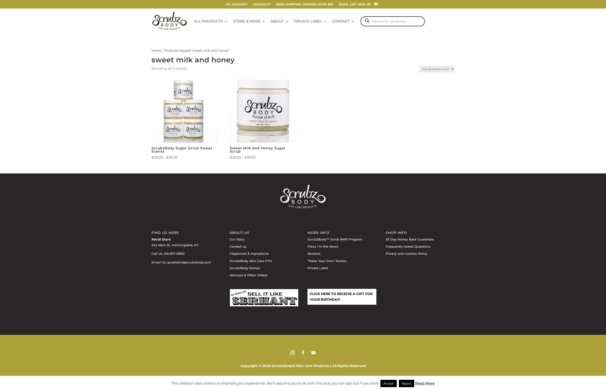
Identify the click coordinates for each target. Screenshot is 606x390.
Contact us (238, 246)
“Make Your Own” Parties (327, 261)
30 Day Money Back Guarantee (410, 239)
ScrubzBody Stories (245, 268)
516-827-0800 (174, 253)
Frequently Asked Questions (408, 246)
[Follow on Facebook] (303, 352)
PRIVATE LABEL (308, 21)
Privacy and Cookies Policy (406, 253)
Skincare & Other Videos (249, 275)
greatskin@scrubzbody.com (189, 262)
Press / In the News (322, 246)
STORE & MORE (247, 21)
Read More (425, 383)
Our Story (237, 239)
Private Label (317, 268)
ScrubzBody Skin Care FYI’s (251, 261)
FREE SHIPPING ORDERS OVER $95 (305, 4)
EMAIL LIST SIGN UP (355, 4)
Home (156, 50)
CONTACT (341, 21)
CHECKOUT (262, 4)
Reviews (314, 253)
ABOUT (277, 21)
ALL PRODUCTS (208, 21)
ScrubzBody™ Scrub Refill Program (334, 239)
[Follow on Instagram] (292, 352)
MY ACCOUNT (237, 4)
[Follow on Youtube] (313, 352)
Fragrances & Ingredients (249, 253)
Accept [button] (388, 383)
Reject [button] (406, 383)
